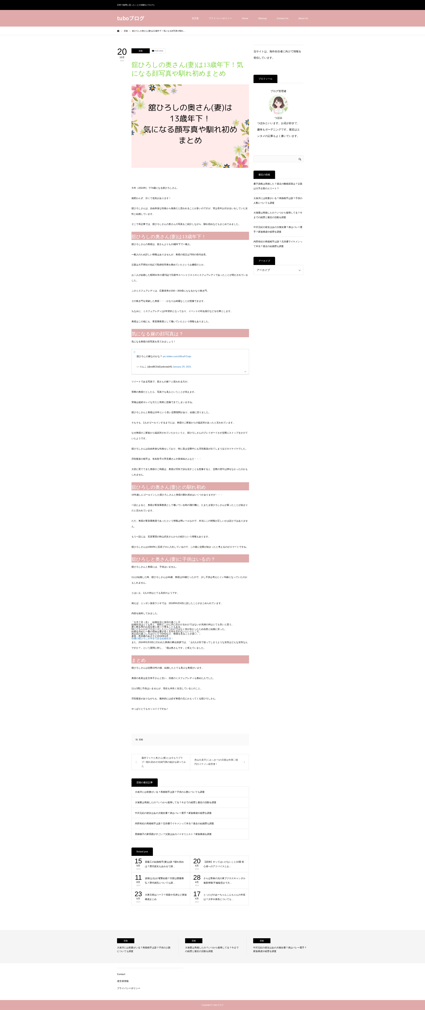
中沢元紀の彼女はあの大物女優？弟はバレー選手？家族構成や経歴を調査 (173, 813)
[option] (147, 946)
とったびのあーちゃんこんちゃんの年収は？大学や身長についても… (224, 897)
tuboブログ (130, 18)
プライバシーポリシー (220, 18)
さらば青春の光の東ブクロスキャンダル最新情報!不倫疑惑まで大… (224, 880)
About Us (303, 18)
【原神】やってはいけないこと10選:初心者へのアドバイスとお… (224, 864)
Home (245, 18)
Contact (121, 974)
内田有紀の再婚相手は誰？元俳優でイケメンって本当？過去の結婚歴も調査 (174, 823)
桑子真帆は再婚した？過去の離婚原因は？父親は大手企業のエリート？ (278, 186)
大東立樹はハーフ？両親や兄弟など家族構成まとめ (166, 897)
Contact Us (282, 18)
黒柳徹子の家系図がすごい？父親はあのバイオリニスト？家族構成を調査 (173, 834)
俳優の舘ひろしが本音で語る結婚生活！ (153, 638)
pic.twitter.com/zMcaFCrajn (177, 356)
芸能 (141, 51)
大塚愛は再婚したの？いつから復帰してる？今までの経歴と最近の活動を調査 (175, 802)
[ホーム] (118, 30)
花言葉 (195, 18)
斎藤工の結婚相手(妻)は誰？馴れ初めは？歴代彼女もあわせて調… (164, 864)
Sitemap (262, 18)
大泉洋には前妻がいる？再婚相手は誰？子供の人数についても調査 (170, 792)
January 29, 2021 (182, 366)
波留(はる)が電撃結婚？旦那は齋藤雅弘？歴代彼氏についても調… (164, 880)
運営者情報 (123, 981)
